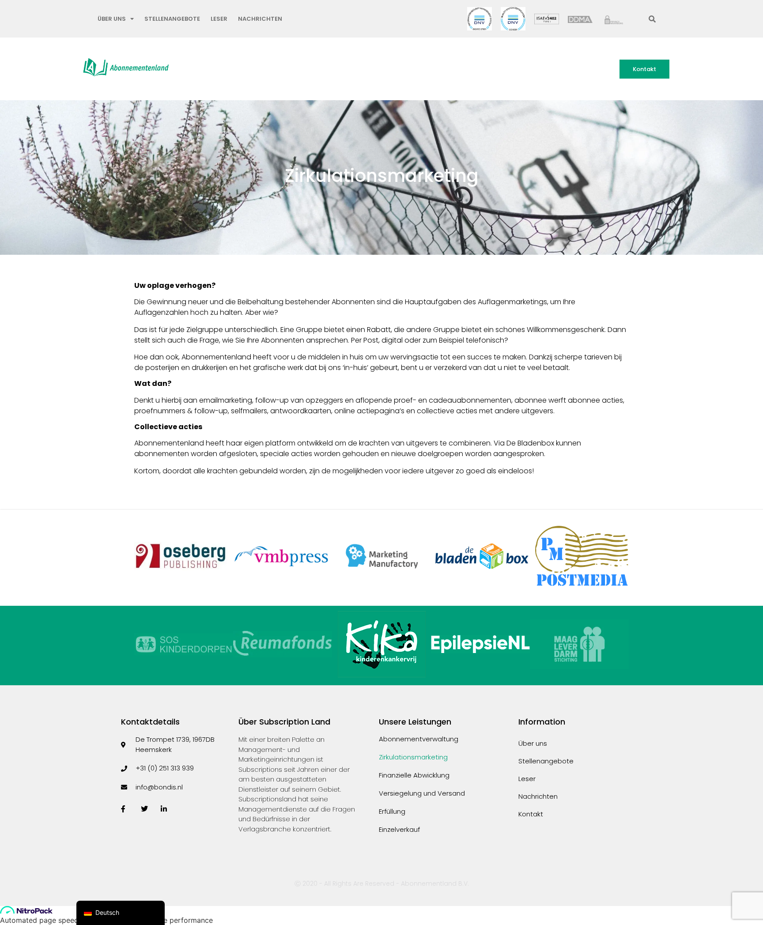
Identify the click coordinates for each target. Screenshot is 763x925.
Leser (219, 19)
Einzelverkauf (399, 829)
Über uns (112, 19)
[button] (652, 19)
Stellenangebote (172, 19)
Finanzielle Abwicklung (414, 775)
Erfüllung (392, 811)
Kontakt (530, 814)
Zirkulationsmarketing (413, 757)
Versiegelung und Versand (422, 793)
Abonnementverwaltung (418, 739)
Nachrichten (260, 19)
